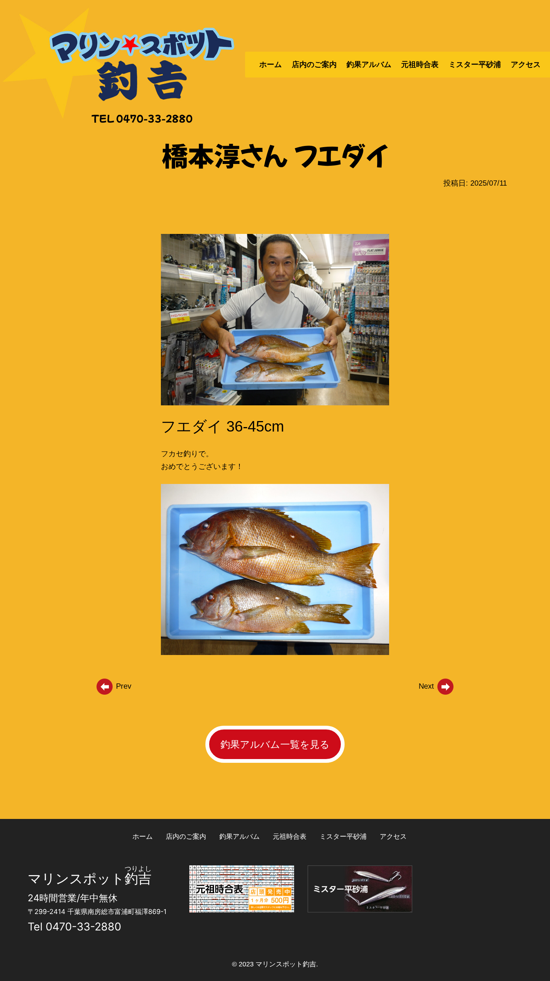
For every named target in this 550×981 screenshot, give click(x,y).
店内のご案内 (314, 64)
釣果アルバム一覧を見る (275, 744)
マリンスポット (76, 878)
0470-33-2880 (83, 926)
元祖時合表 (420, 64)
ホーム (270, 64)
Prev (122, 686)
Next (427, 686)
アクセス (526, 64)
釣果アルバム (368, 64)
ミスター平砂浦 (475, 64)
